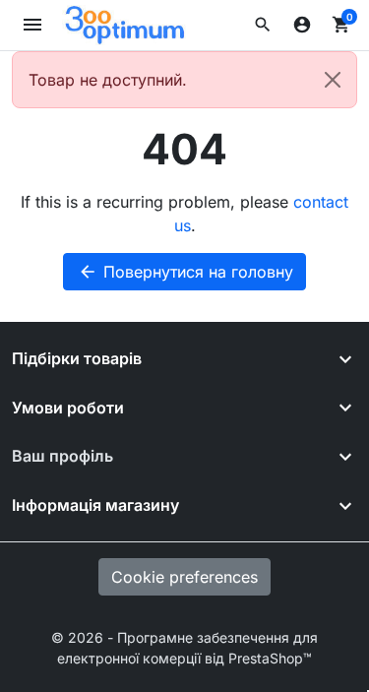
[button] (262, 24)
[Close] (332, 79)
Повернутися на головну (185, 272)
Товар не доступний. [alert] (108, 80)
